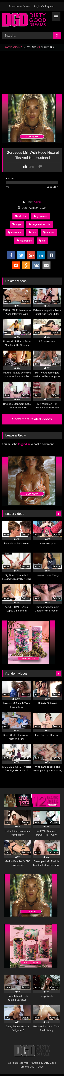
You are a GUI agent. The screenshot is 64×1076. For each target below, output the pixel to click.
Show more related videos (32, 419)
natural (50, 232)
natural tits (26, 240)
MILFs (22, 216)
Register (49, 6)
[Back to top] (53, 1065)
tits (44, 240)
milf (34, 232)
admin (38, 202)
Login (37, 6)
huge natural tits (41, 224)
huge (18, 224)
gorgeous (42, 216)
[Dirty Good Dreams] (26, 20)
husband (16, 232)
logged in (24, 444)
